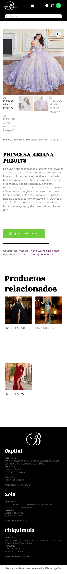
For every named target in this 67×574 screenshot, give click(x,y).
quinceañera (45, 254)
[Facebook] (46, 5)
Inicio (6, 139)
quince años (28, 254)
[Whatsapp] (58, 5)
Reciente (17, 139)
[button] (32, 5)
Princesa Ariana (27, 250)
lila (18, 254)
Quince (42, 250)
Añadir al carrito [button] (18, 353)
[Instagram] (52, 5)
